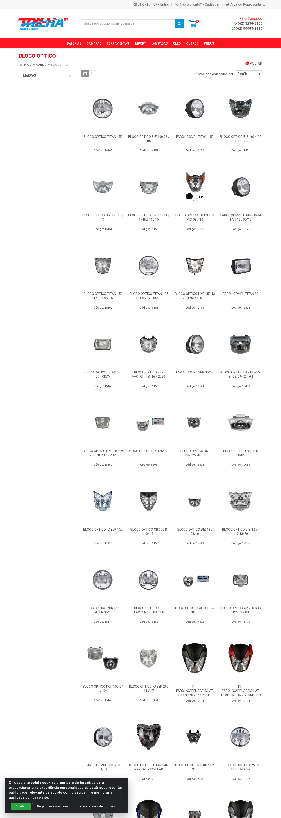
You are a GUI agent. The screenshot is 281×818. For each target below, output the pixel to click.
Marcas (29, 75)
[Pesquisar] (179, 23)
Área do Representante (248, 4)
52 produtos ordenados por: (214, 74)
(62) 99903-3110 (249, 28)
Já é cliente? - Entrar (153, 4)
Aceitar (21, 806)
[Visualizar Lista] (92, 73)
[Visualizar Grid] (85, 73)
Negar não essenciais (52, 806)
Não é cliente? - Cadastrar (200, 4)
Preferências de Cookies (97, 806)
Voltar (255, 63)
